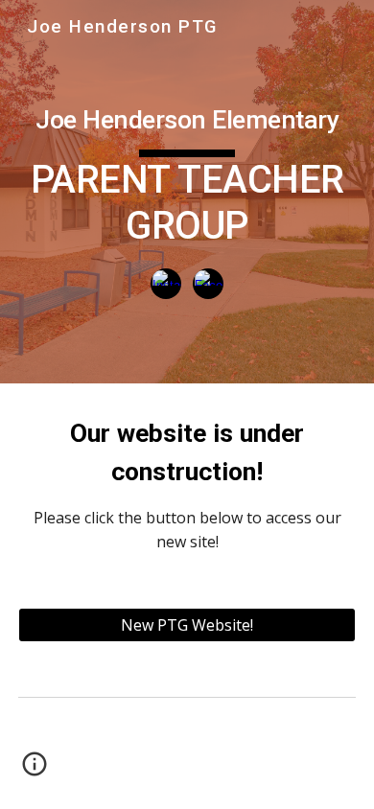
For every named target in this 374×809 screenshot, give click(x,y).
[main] (187, 171)
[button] (35, 771)
